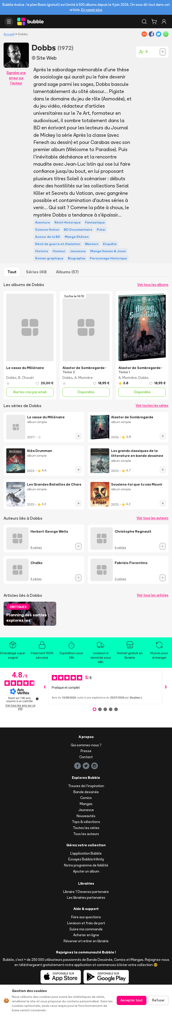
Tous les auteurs (86, 834)
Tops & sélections (86, 822)
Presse (86, 751)
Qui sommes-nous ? (86, 745)
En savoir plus (91, 10)
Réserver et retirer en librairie (86, 941)
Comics (86, 798)
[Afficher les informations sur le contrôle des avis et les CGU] (37, 699)
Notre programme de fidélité (86, 865)
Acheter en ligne (86, 935)
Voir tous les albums (152, 284)
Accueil (9, 34)
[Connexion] (163, 21)
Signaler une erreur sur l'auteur (16, 78)
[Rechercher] (144, 21)
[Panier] (154, 21)
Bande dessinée (86, 792)
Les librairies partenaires (86, 897)
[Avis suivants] (166, 687)
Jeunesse (86, 810)
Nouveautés (86, 816)
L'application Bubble (86, 853)
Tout (12, 271)
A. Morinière (83, 378)
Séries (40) (36, 271)
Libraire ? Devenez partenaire (86, 892)
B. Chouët (26, 378)
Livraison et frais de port (86, 923)
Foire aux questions (86, 917)
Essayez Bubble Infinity (86, 859)
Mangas (86, 804)
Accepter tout (131, 1000)
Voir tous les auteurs (152, 518)
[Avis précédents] (44, 687)
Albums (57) (67, 271)
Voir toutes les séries (152, 405)
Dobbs (11, 378)
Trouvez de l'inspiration (86, 786)
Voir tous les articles (152, 595)
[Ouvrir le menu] (8, 21)
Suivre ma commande (86, 929)
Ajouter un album (86, 871)
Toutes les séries (86, 828)
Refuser (158, 1000)
